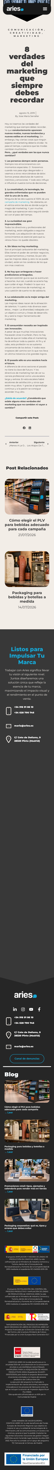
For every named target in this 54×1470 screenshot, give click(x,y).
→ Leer (8, 1112)
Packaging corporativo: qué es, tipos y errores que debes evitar (25, 1227)
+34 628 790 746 (24, 712)
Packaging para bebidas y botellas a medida (27, 597)
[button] (46, 8)
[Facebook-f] (39, 1009)
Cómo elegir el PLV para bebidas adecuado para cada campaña (27, 524)
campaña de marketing (17, 202)
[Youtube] (31, 1009)
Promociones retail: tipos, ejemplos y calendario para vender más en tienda (25, 1187)
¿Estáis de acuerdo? (16, 398)
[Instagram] (23, 1009)
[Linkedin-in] (15, 1009)
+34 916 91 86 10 (23, 707)
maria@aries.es (23, 725)
